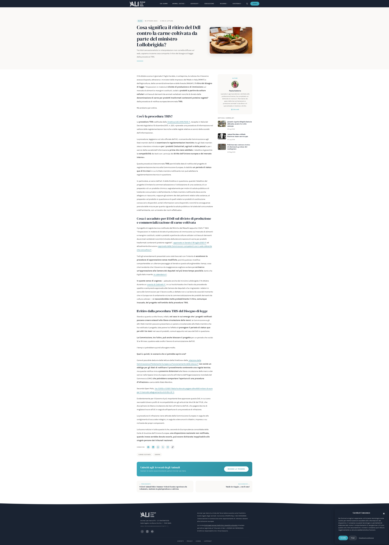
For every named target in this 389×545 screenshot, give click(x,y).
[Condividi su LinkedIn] (153, 447)
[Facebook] (152, 531)
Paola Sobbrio (235, 91)
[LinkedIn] (147, 531)
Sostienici (237, 3)
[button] (383, 513)
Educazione (209, 3)
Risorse (223, 3)
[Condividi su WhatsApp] (158, 447)
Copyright (208, 541)
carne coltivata (144, 454)
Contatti (180, 541)
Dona (255, 3)
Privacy (190, 541)
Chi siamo (164, 3)
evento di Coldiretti (155, 284)
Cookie (198, 541)
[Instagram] (142, 531)
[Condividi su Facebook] (148, 447)
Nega (353, 538)
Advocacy (194, 3)
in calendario (159, 274)
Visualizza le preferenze (366, 538)
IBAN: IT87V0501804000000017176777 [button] (153, 526)
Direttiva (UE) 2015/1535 (177, 122)
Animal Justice (178, 3)
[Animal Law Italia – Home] (137, 3)
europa (157, 454)
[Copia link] (173, 447)
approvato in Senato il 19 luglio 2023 (188, 243)
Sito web (236, 109)
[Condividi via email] (168, 447)
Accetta (343, 538)
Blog (140, 21)
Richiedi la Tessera (236, 469)
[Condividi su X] (163, 447)
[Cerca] (247, 3)
